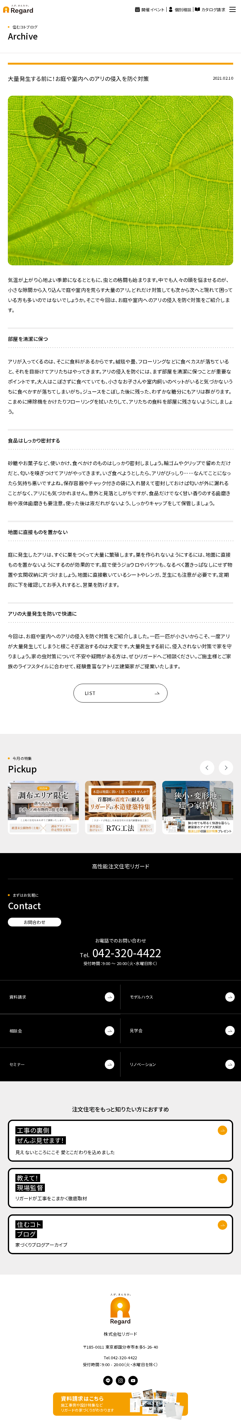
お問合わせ (35, 922)
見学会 (136, 1030)
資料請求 (17, 997)
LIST (90, 693)
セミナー (17, 1064)
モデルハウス (141, 997)
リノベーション (143, 1064)
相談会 (15, 1031)
